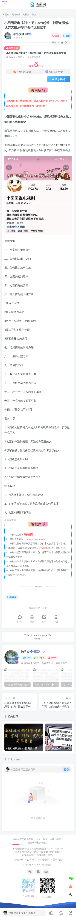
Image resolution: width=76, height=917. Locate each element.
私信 (68, 35)
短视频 (26, 14)
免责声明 (31, 859)
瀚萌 (15, 34)
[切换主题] (70, 894)
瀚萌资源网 (47, 864)
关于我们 (57, 859)
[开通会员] (70, 886)
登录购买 (60, 79)
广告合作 (44, 859)
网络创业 (16, 14)
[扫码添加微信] (70, 878)
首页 (6, 14)
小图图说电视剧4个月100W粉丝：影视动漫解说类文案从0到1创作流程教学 (36, 24)
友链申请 (18, 859)
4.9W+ (28, 657)
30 (44, 657)
